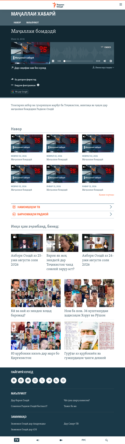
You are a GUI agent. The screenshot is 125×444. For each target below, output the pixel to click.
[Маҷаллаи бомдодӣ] (27, 143)
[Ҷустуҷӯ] (106, 440)
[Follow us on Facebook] (21, 380)
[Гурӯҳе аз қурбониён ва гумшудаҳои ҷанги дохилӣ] (89, 336)
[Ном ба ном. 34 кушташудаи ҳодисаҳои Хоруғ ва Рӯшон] (89, 293)
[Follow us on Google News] (14, 380)
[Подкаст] (63, 380)
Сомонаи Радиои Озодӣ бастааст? (29, 406)
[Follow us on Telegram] (49, 380)
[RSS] (56, 380)
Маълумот (32, 22)
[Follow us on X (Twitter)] (42, 380)
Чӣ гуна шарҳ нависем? (77, 400)
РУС (84, 440)
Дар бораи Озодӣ (20, 400)
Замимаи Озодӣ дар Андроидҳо (28, 424)
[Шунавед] (37, 440)
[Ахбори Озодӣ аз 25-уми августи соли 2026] (27, 243)
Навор (17, 22)
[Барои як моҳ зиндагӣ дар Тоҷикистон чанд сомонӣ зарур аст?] (62, 243)
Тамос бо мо (70, 406)
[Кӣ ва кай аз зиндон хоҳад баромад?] (36, 293)
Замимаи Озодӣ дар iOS (24, 430)
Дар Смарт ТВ (71, 424)
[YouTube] (61, 440)
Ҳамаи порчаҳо (106, 195)
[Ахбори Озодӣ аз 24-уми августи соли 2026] (98, 243)
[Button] (23, 80)
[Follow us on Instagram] (35, 380)
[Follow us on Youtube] (28, 380)
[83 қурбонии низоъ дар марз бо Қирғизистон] (36, 336)
